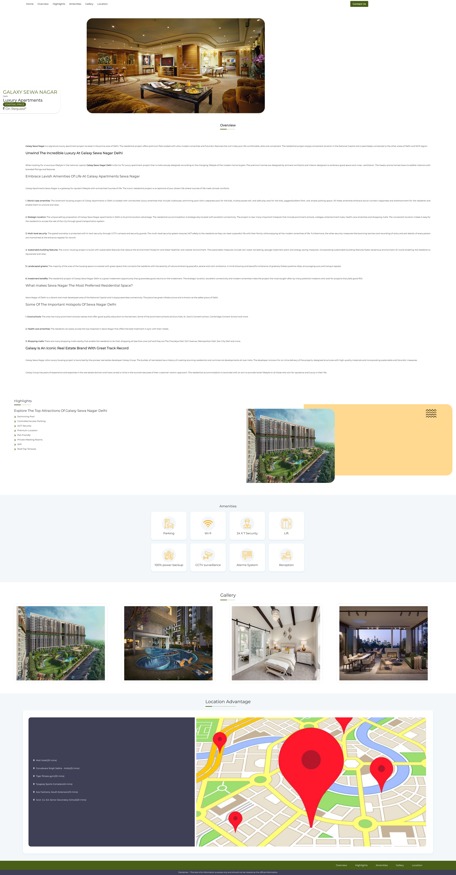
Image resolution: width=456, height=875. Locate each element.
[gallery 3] (276, 643)
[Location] (311, 782)
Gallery (89, 3)
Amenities (75, 3)
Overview (43, 3)
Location (102, 3)
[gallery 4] (383, 643)
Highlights (59, 3)
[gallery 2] (168, 643)
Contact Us (359, 3)
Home (29, 3)
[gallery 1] (60, 643)
